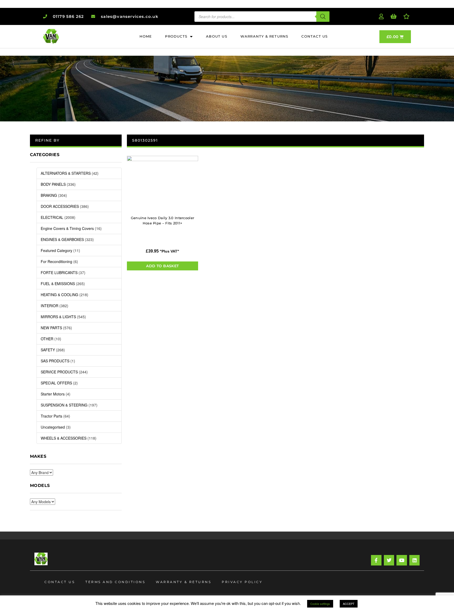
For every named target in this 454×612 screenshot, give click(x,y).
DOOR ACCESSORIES (60, 206)
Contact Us (59, 582)
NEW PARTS (51, 327)
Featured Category (56, 250)
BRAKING (49, 195)
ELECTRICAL (52, 217)
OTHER (47, 338)
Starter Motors (53, 394)
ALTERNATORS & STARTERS (66, 173)
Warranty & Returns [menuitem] (264, 36)
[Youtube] (401, 560)
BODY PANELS (53, 184)
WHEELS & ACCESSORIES (63, 438)
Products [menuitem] (176, 36)
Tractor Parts (51, 416)
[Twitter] (389, 560)
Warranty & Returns (183, 582)
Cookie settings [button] (320, 603)
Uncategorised (53, 427)
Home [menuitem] (146, 36)
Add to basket (162, 266)
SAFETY (48, 349)
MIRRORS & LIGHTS (58, 316)
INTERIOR (49, 305)
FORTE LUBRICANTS (59, 272)
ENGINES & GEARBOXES (62, 239)
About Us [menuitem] (216, 36)
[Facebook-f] (376, 560)
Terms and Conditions (115, 582)
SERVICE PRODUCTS (59, 371)
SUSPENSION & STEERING (64, 405)
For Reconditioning (56, 261)
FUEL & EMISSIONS (58, 283)
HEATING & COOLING (59, 294)
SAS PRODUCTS (55, 360)
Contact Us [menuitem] (314, 36)
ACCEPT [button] (348, 603)
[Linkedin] (414, 560)
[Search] (322, 16)
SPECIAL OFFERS (56, 382)
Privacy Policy (242, 582)
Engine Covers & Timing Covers (67, 228)
